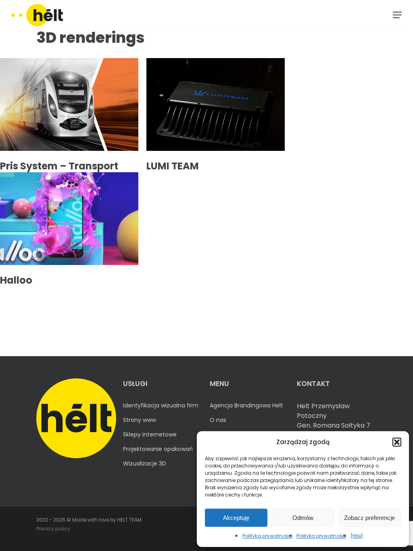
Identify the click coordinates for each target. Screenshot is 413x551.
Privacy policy (53, 528)
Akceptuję (236, 517)
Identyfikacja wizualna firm (160, 405)
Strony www (139, 420)
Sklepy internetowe (150, 434)
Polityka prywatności (267, 535)
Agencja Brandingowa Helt (246, 405)
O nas (218, 420)
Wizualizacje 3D (144, 463)
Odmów (302, 517)
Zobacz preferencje (369, 517)
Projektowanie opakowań (158, 449)
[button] (397, 442)
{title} (356, 535)
